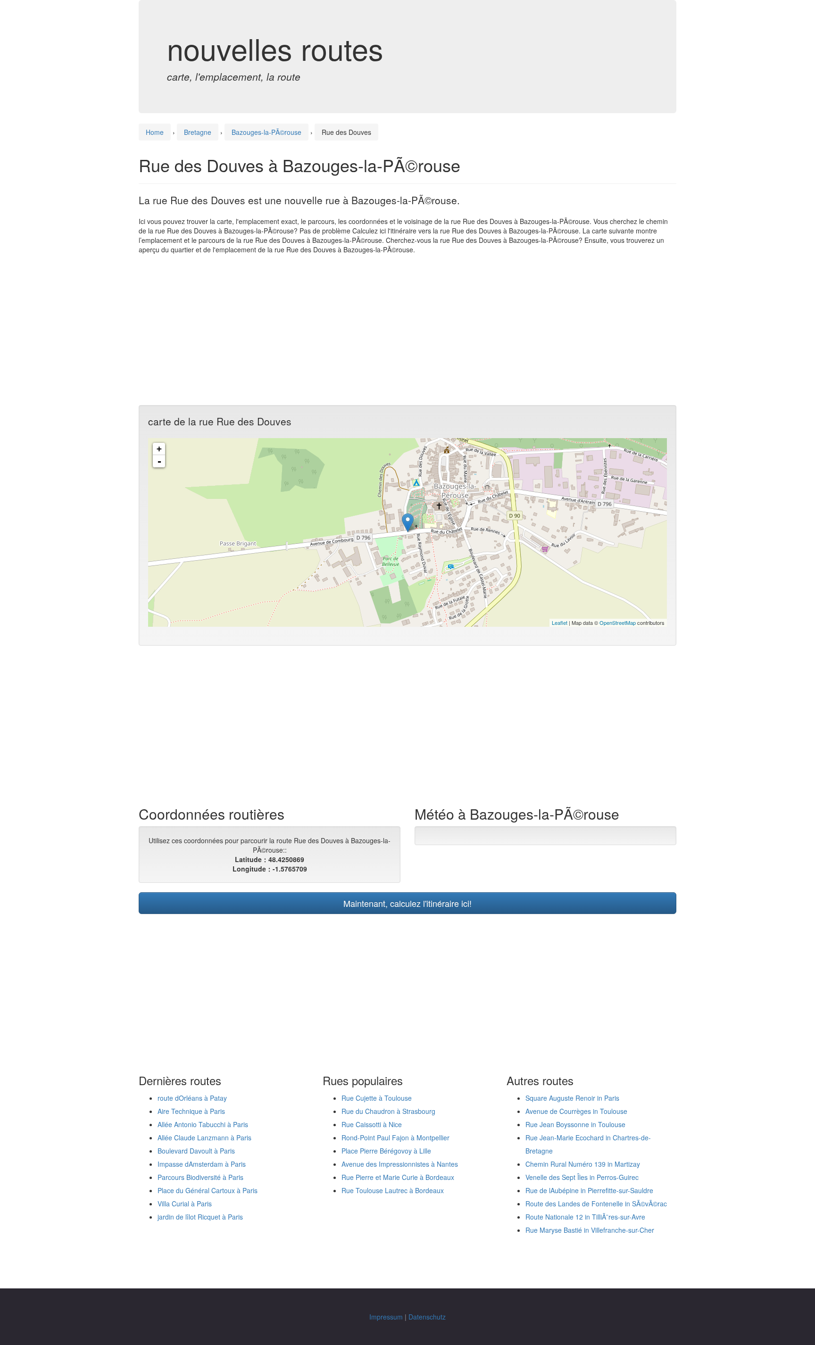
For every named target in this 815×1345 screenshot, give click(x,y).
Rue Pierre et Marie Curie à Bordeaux (397, 1177)
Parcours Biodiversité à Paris (200, 1177)
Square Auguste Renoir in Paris (572, 1098)
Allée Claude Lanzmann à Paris (204, 1137)
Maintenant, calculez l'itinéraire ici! (407, 903)
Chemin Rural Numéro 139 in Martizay (582, 1164)
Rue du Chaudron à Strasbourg (388, 1111)
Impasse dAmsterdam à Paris (202, 1164)
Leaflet (559, 622)
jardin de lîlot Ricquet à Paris (200, 1216)
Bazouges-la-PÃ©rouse (266, 132)
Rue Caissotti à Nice (371, 1124)
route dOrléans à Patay (192, 1098)
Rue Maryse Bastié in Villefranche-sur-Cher (589, 1230)
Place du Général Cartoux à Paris (208, 1190)
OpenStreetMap (617, 622)
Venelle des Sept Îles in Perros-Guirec (582, 1177)
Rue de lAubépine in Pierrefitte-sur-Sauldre (589, 1190)
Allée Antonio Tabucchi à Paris (203, 1124)
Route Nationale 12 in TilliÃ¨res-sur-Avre (585, 1216)
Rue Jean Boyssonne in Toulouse (575, 1124)
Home (155, 132)
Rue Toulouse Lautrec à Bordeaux (392, 1190)
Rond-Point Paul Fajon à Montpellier (395, 1137)
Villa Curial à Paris (185, 1203)
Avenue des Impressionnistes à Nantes (399, 1164)
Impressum (386, 1316)
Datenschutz (427, 1316)
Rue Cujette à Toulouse (376, 1098)
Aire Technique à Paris (191, 1111)
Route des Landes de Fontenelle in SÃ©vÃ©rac (596, 1203)
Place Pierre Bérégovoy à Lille (386, 1150)
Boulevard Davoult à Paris (196, 1150)
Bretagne (197, 132)
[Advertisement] (407, 330)
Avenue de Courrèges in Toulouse (576, 1111)
